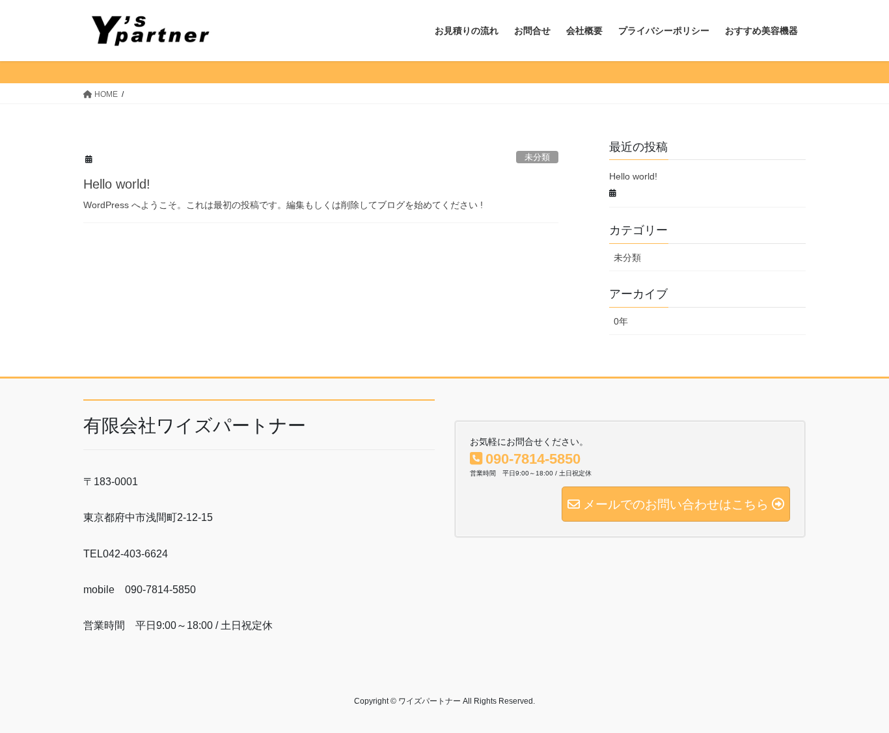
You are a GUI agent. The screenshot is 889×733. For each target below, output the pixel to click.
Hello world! (116, 184)
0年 (621, 321)
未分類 (537, 157)
